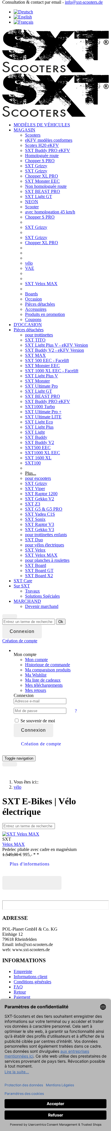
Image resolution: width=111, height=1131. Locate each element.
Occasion (33, 299)
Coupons (33, 319)
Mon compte (36, 659)
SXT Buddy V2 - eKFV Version (54, 350)
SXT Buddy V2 (39, 442)
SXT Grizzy (36, 165)
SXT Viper (35, 488)
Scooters (32, 135)
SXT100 (33, 462)
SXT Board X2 (39, 575)
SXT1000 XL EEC (42, 452)
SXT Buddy (36, 437)
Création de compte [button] (41, 743)
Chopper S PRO (40, 160)
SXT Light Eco (39, 422)
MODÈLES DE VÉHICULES (42, 124)
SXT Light (35, 432)
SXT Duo (34, 539)
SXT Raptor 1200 (41, 493)
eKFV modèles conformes (48, 140)
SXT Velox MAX (41, 283)
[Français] (23, 22)
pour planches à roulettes (47, 560)
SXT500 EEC (38, 447)
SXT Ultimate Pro (41, 386)
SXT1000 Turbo (40, 406)
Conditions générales (32, 981)
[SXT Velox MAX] (20, 834)
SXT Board (35, 565)
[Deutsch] (23, 11)
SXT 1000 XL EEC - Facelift (51, 370)
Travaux (32, 591)
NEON (31, 201)
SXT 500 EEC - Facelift (47, 360)
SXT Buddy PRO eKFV (47, 150)
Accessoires (35, 309)
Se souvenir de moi (37, 720)
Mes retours (35, 690)
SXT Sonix (35, 519)
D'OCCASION (28, 324)
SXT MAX (35, 355)
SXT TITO (35, 340)
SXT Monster (37, 381)
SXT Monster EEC (42, 181)
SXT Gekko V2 (39, 498)
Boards (31, 293)
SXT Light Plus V (41, 375)
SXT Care (23, 580)
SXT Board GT (39, 570)
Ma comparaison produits (48, 669)
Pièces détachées (40, 304)
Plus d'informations (30, 863)
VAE (29, 268)
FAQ (18, 986)
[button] (19, 640)
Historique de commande (47, 664)
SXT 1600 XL (38, 457)
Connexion (33, 730)
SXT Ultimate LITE (43, 416)
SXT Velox (35, 550)
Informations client (30, 976)
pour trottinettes (39, 334)
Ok (60, 622)
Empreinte (23, 971)
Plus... (30, 473)
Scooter (32, 206)
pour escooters (38, 478)
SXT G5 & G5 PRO (43, 509)
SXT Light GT (38, 196)
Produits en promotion (45, 314)
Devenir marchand (41, 606)
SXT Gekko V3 (39, 529)
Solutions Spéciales (42, 596)
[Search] (9, 616)
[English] (23, 17)
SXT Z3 (32, 503)
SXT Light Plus (39, 427)
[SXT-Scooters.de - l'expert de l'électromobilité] (55, 70)
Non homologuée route (46, 186)
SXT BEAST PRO (42, 191)
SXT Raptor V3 (39, 524)
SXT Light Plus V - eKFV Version (56, 345)
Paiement (22, 997)
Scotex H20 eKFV (42, 145)
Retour (20, 992)
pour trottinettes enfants (46, 534)
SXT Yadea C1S (40, 514)
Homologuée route (42, 155)
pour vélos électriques (44, 544)
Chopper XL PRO (41, 176)
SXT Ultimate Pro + (43, 411)
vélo (29, 263)
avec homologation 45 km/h (50, 211)
